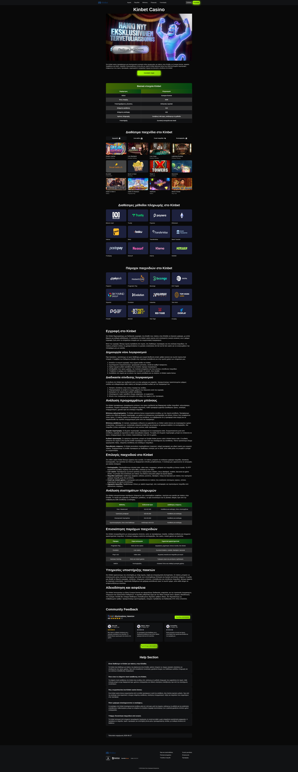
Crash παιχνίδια (158, 138)
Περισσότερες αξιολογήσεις (149, 646)
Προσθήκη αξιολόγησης (182, 617)
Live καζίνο (137, 138)
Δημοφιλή (115, 138)
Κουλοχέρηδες (180, 138)
